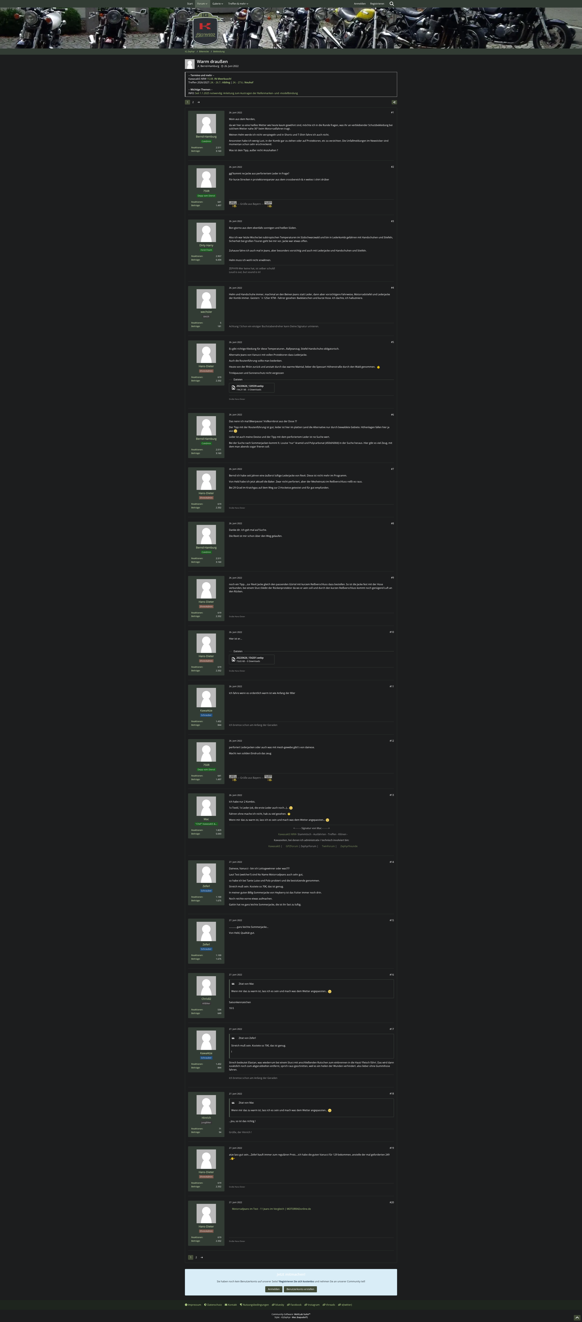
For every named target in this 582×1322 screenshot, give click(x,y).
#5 (392, 342)
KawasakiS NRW (287, 834)
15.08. (219, 78)
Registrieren (377, 3)
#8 (392, 523)
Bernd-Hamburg (210, 66)
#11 (392, 686)
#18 (392, 1093)
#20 (392, 1202)
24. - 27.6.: (243, 82)
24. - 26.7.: (220, 82)
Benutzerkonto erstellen (300, 1289)
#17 (392, 1029)
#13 (392, 795)
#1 (392, 112)
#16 (392, 974)
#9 (392, 577)
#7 (392, 469)
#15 (392, 920)
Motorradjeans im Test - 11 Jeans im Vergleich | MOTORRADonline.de (271, 1209)
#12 (392, 740)
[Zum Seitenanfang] (577, 1317)
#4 (392, 287)
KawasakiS (274, 846)
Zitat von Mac (246, 983)
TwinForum (328, 846)
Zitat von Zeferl (247, 1038)
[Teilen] (394, 102)
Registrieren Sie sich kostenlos (296, 1281)
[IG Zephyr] (291, 28)
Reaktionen (197, 147)
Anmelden (360, 3)
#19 (392, 1148)
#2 (392, 166)
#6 (392, 414)
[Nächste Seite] (198, 102)
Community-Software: (291, 1314)
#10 (392, 632)
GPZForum (292, 846)
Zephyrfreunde (349, 846)
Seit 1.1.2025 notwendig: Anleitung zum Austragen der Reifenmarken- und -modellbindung (246, 93)
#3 (392, 221)
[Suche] (391, 4)
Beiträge (195, 151)
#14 (392, 862)
